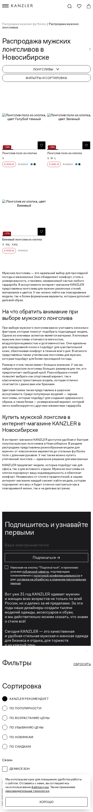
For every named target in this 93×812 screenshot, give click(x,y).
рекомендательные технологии (27, 791)
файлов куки (40, 787)
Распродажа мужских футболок (24, 24)
